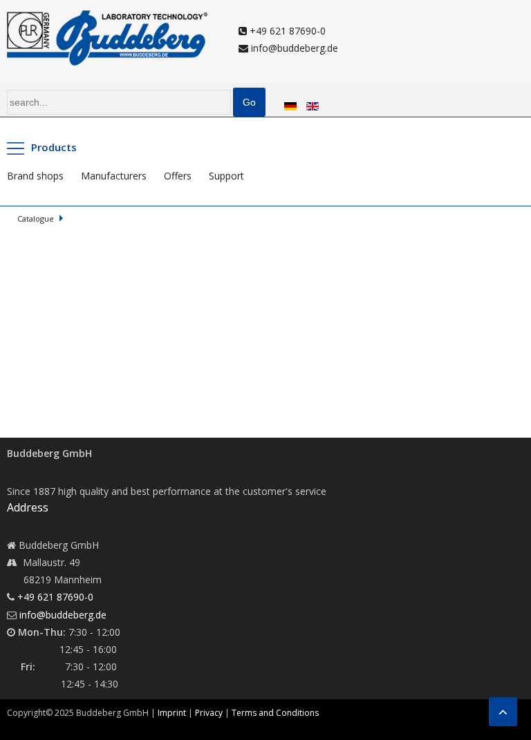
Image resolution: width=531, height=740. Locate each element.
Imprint (172, 713)
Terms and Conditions (275, 713)
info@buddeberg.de (293, 48)
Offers (178, 175)
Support (226, 175)
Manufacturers (114, 175)
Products (54, 147)
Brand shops (35, 175)
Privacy (209, 713)
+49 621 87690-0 (286, 30)
